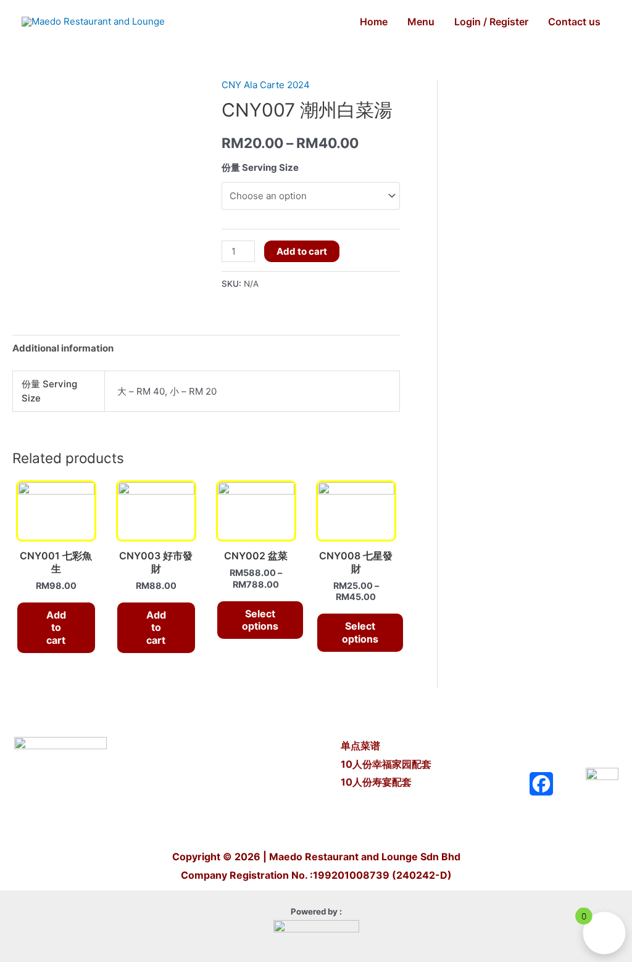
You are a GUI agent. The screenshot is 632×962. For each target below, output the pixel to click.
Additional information (63, 348)
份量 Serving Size (260, 167)
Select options (260, 620)
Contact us (574, 21)
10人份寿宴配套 (376, 782)
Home (374, 21)
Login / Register (491, 21)
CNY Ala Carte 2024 (266, 85)
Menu (420, 21)
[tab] (63, 348)
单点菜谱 (362, 745)
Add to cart (301, 251)
